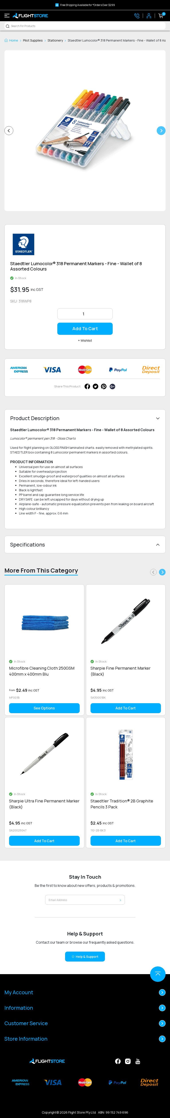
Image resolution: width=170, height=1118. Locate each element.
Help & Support (87, 956)
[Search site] (7, 26)
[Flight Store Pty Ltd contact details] (136, 15)
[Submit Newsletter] (120, 899)
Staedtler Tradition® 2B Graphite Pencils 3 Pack (122, 803)
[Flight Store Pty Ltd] (30, 15)
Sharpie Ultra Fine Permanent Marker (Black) (44, 803)
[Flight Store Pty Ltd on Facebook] (118, 1061)
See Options (44, 708)
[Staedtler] (23, 246)
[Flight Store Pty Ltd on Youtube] (138, 1061)
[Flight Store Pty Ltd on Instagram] (128, 1061)
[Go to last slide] (8, 130)
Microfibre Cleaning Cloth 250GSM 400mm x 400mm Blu (41, 671)
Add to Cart (85, 328)
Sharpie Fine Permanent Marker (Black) (121, 671)
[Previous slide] (153, 572)
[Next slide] (161, 130)
